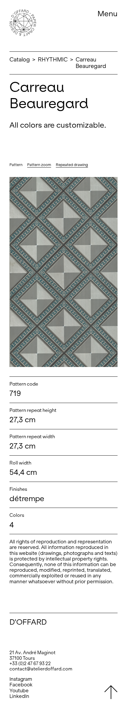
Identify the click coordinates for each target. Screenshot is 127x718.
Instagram (20, 679)
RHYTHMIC (53, 59)
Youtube (19, 690)
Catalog (19, 59)
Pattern (15, 165)
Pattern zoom (39, 165)
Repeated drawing (72, 165)
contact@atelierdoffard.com (40, 668)
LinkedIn (19, 696)
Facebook (20, 685)
